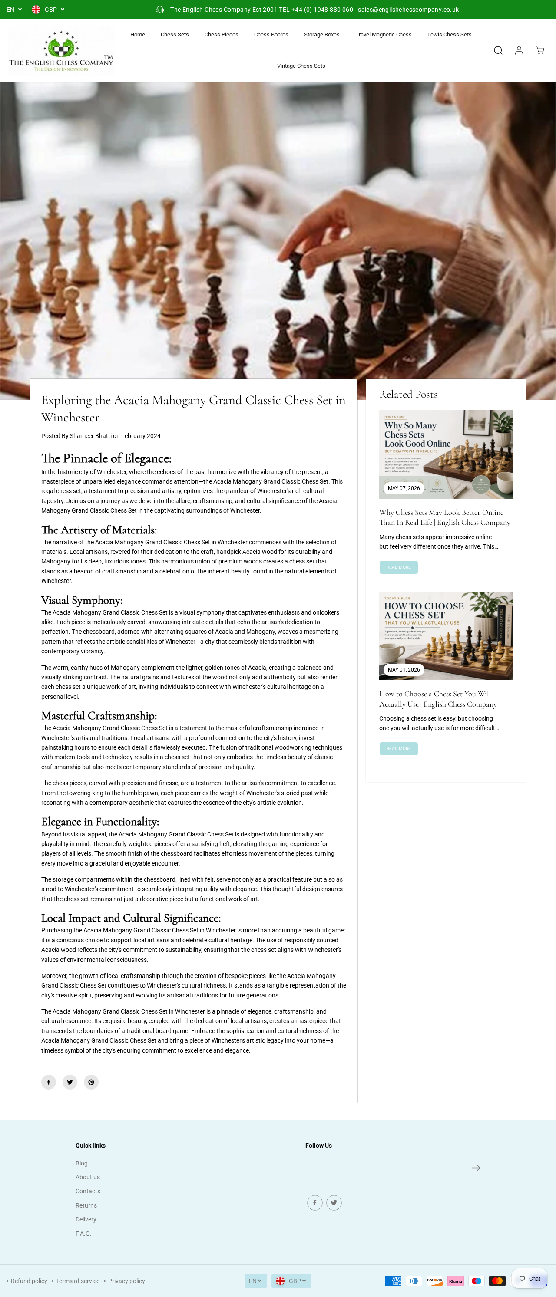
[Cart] (539, 50)
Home (137, 34)
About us (88, 1177)
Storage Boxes (322, 34)
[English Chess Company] (61, 50)
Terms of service (77, 1280)
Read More (399, 567)
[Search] (498, 50)
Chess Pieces (221, 34)
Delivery (86, 1219)
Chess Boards (271, 34)
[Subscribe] (476, 1169)
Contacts (88, 1191)
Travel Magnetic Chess (383, 34)
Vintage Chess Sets (301, 66)
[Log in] (519, 50)
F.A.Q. (84, 1233)
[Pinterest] (91, 1082)
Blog (82, 1163)
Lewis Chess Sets (449, 34)
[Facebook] (48, 1082)
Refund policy (29, 1280)
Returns (86, 1205)
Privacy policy (126, 1280)
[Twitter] (70, 1082)
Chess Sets (175, 34)
